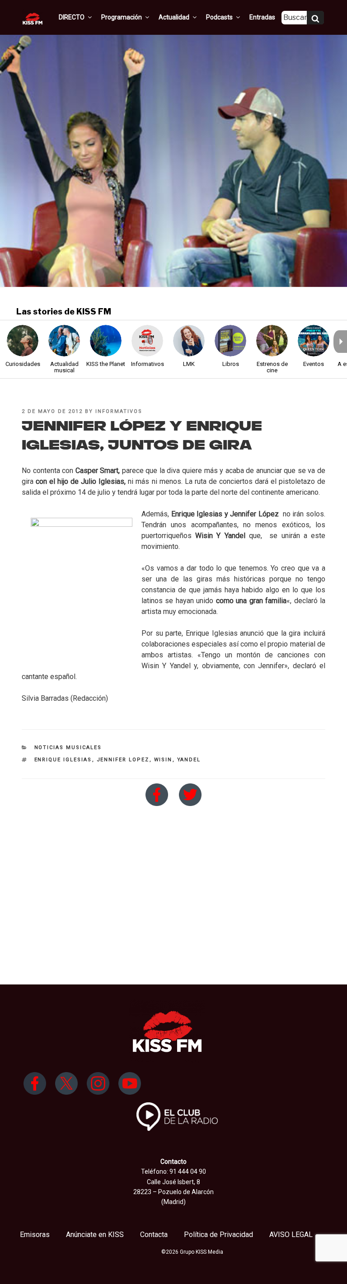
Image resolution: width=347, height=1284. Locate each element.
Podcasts (219, 17)
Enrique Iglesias (63, 760)
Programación (121, 17)
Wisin (163, 760)
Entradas (262, 17)
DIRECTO (71, 17)
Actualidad (174, 17)
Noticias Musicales (68, 747)
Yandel (189, 760)
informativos (118, 411)
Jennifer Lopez (123, 760)
